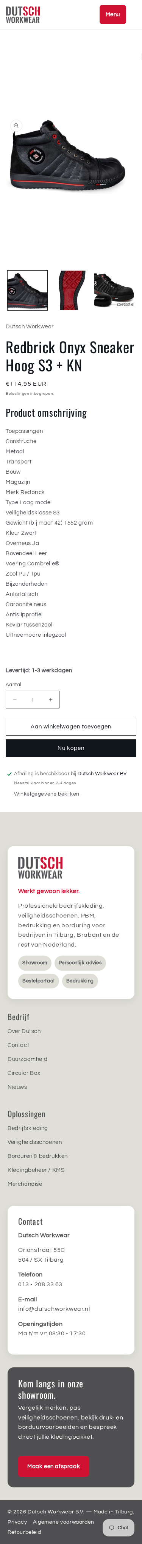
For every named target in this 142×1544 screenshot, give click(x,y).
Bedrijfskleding (28, 1128)
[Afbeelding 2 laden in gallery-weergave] (71, 290)
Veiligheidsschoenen (35, 1142)
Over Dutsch (24, 1031)
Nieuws (17, 1087)
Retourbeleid (24, 1532)
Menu (113, 14)
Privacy (17, 1522)
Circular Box (24, 1073)
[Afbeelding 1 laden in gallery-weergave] (27, 290)
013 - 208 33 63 (40, 1284)
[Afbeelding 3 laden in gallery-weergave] (114, 290)
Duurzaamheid (27, 1059)
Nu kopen (71, 748)
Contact (18, 1045)
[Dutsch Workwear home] (40, 14)
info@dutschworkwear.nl (54, 1309)
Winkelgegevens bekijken (47, 794)
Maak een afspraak (53, 1466)
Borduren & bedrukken (38, 1156)
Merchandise (25, 1184)
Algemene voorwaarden (63, 1522)
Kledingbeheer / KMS (36, 1170)
